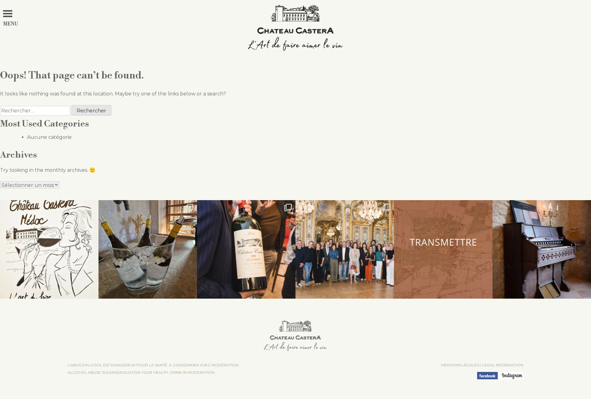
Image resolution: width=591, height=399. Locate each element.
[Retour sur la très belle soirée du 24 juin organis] (147, 249)
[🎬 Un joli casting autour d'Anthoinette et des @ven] (345, 249)
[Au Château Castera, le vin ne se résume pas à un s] (443, 249)
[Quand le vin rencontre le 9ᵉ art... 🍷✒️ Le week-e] (49, 249)
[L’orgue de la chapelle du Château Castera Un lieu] (541, 249)
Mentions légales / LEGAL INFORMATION (482, 365)
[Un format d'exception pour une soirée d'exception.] (246, 249)
